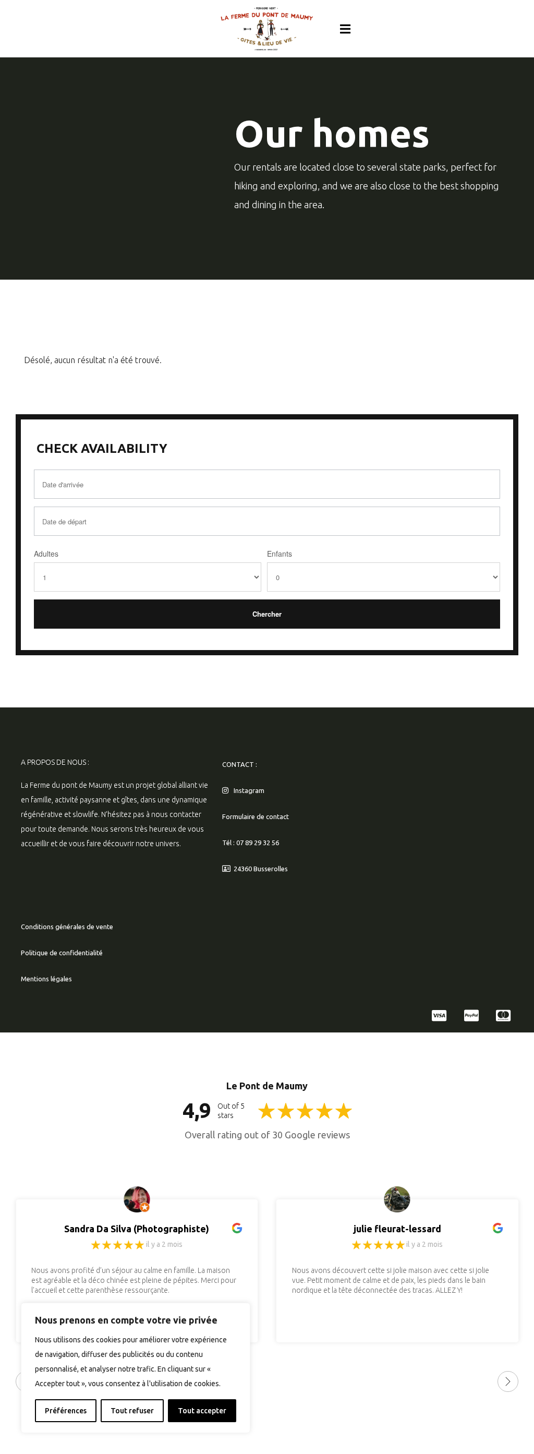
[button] (345, 28)
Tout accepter (202, 1411)
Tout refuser (132, 1411)
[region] (135, 1368)
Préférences (66, 1411)
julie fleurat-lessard (397, 1228)
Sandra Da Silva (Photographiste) (136, 1228)
